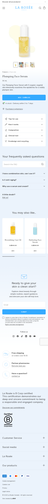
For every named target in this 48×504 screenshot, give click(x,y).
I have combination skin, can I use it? (18, 173)
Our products (9, 465)
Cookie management (8, 481)
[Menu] (4, 8)
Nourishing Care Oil (13, 240)
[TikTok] (22, 336)
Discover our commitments (13, 407)
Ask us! (5, 197)
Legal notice (6, 491)
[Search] (40, 8)
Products (5, 72)
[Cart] (44, 8)
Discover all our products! (11, 2)
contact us (16, 376)
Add (24, 97)
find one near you (18, 366)
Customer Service (12, 438)
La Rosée (7, 456)
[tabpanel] (24, 179)
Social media (9, 447)
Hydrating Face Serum (35, 241)
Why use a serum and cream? (15, 186)
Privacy (4, 488)
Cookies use (6, 484)
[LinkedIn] (26, 336)
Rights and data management (14, 324)
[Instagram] (13, 336)
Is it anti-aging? (9, 180)
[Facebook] (18, 336)
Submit (24, 312)
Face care (13, 72)
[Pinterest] (30, 336)
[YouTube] (34, 336)
